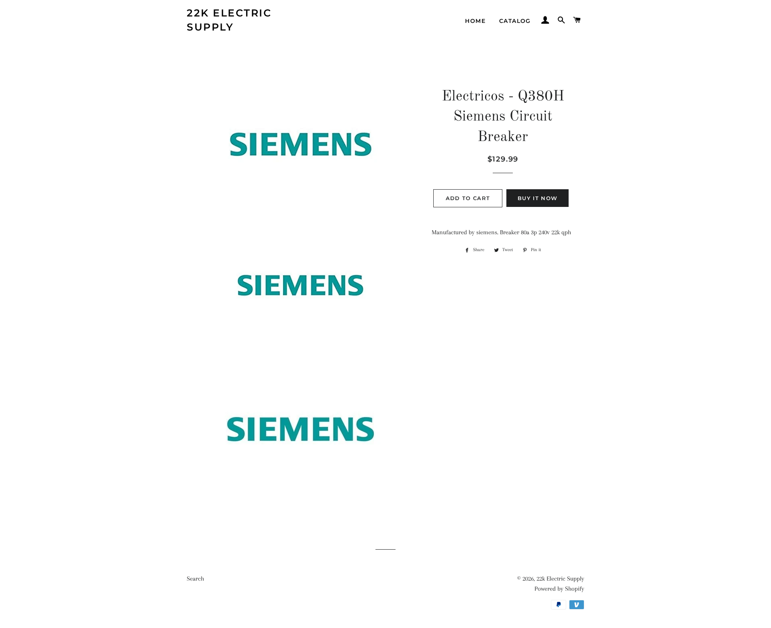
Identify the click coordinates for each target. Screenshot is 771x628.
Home (475, 21)
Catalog (515, 21)
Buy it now (537, 198)
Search (195, 578)
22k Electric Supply (229, 20)
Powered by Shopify (559, 588)
